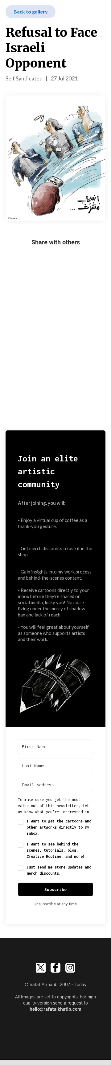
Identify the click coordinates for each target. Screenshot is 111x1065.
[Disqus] (55, 350)
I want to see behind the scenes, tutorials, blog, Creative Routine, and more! (56, 850)
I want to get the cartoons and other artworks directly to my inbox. (59, 827)
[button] (55, 681)
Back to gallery (31, 11)
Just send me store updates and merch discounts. (59, 870)
